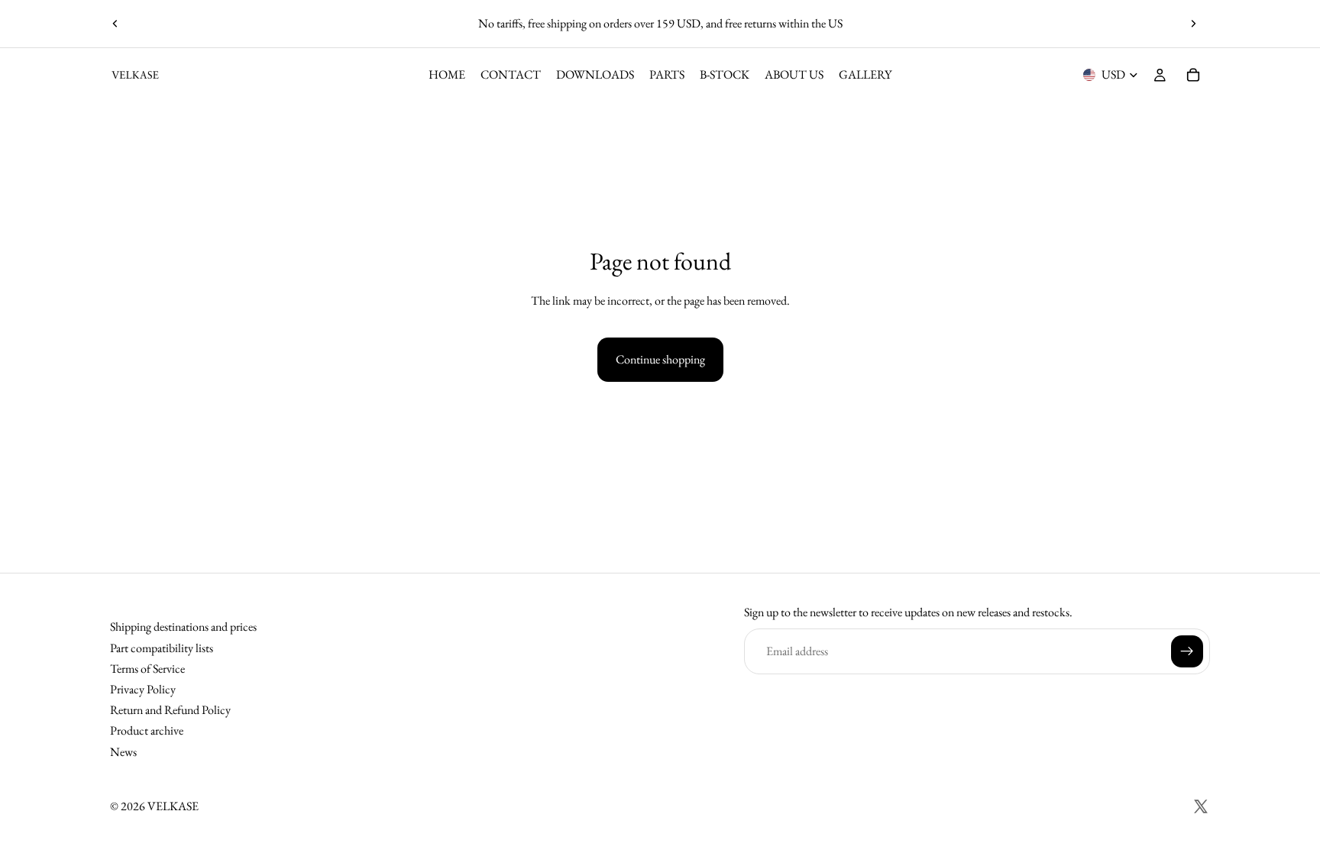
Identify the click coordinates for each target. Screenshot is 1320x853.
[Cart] (1193, 75)
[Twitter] (1201, 806)
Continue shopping (660, 359)
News (123, 751)
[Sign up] (1187, 651)
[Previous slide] (115, 23)
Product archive (146, 730)
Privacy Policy (143, 689)
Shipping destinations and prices (183, 627)
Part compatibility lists (161, 647)
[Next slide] (1193, 23)
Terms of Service (147, 668)
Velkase (173, 806)
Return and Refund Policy (170, 710)
